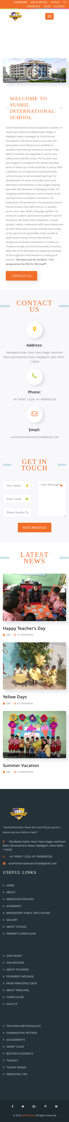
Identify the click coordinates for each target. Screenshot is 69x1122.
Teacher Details (16, 1067)
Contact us (21, 276)
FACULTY (11, 1004)
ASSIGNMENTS (15, 1039)
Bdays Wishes (39, 2)
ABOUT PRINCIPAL (17, 990)
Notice (55, 2)
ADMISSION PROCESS (20, 899)
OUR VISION (14, 956)
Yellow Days (15, 696)
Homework (20, 2)
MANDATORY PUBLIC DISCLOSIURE (28, 913)
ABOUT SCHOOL (16, 926)
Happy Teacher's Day (24, 628)
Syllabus (59, 6)
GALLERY (11, 920)
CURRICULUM (15, 997)
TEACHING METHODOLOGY (23, 1026)
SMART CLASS (15, 1046)
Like (8, 634)
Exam (47, 6)
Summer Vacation (21, 765)
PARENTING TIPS (16, 1074)
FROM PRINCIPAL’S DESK (21, 983)
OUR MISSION (15, 962)
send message (34, 527)
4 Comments (25, 634)
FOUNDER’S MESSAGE (20, 976)
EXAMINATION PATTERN (21, 1033)
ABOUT (10, 892)
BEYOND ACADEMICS (19, 1053)
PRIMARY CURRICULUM (21, 933)
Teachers (12, 1060)
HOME (10, 885)
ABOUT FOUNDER (17, 969)
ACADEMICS (13, 906)
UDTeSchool (28, 1115)
